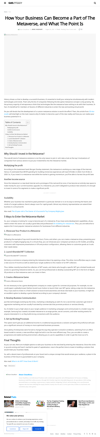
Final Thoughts (9, 147)
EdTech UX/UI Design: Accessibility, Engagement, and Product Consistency (23, 402)
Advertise (63, 434)
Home (5, 12)
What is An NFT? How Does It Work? (25, 361)
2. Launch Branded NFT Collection (16, 138)
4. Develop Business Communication (17, 143)
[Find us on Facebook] (84, 434)
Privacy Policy (77, 434)
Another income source (13, 130)
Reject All (25, 429)
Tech (9, 12)
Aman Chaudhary (37, 29)
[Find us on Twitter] (87, 434)
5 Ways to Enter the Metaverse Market (16, 134)
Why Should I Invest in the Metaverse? (16, 125)
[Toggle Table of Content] (27, 122)
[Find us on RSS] (89, 434)
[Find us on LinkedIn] (95, 434)
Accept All (38, 429)
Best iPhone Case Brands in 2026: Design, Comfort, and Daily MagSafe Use (86, 402)
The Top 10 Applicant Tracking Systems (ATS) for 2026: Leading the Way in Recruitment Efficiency (55, 403)
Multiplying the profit (12, 128)
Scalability (10, 132)
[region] (25, 422)
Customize (13, 429)
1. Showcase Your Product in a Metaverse (18, 136)
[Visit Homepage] (50, 3)
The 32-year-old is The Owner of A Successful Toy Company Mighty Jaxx (38, 211)
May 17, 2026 (50, 409)
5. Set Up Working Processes (14, 145)
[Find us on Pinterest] (92, 434)
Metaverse (12, 365)
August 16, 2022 (50, 29)
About (57, 434)
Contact (69, 434)
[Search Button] (95, 3)
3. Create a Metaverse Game (14, 141)
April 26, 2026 (82, 407)
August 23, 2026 (19, 407)
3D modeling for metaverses (63, 223)
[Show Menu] (5, 3)
